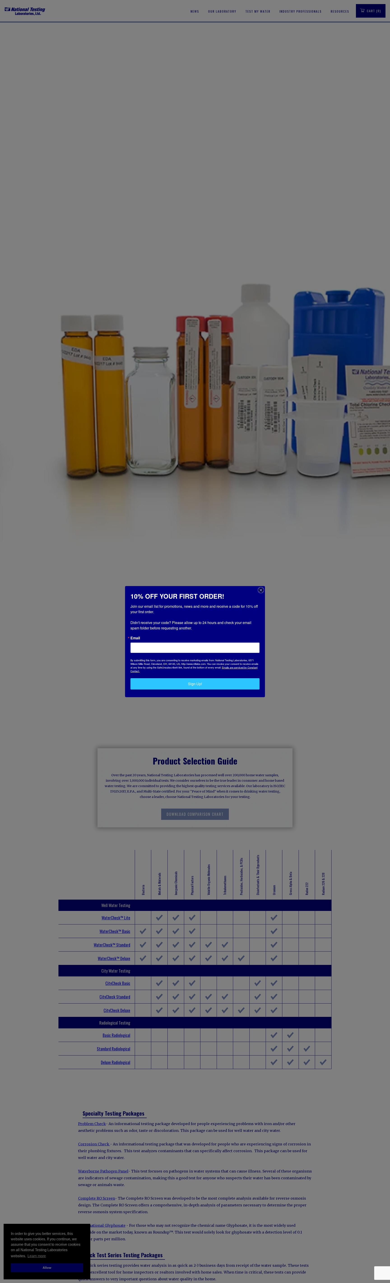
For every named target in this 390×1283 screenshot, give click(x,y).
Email (135, 638)
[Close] (261, 590)
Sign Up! (195, 683)
